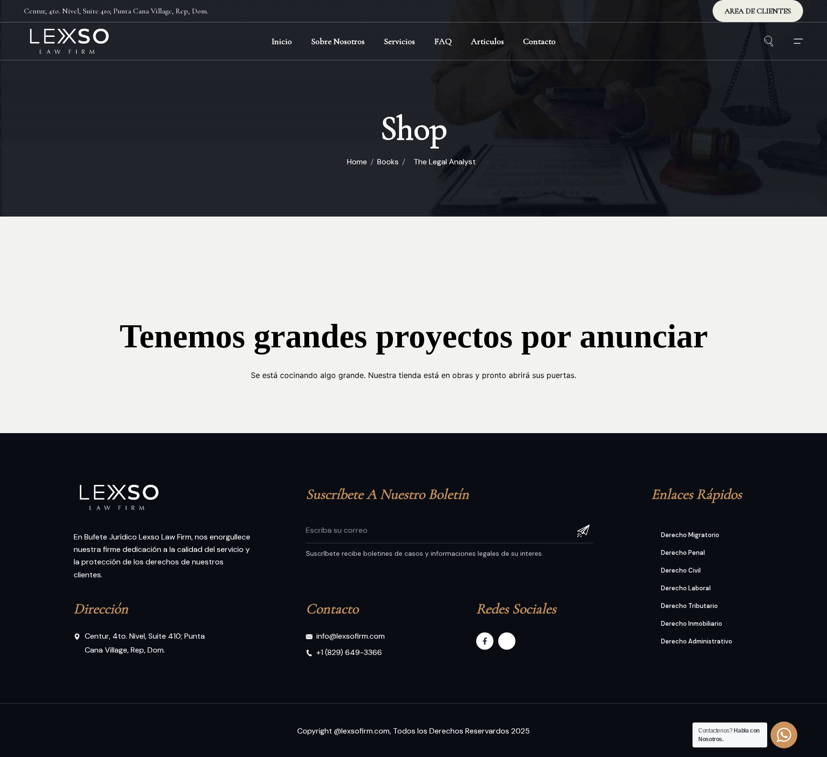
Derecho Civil (681, 570)
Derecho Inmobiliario (691, 623)
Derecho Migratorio (690, 535)
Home (357, 162)
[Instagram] (506, 641)
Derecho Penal (683, 553)
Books (388, 162)
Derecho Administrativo (696, 641)
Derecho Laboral (686, 588)
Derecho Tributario (689, 606)
